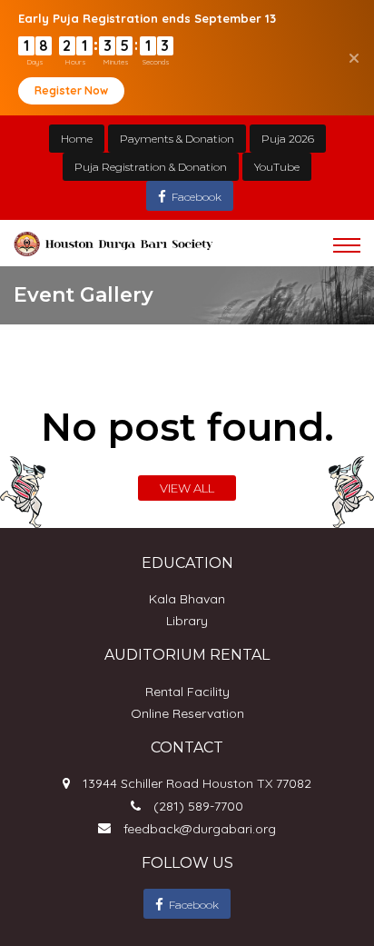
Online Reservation (187, 713)
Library (187, 620)
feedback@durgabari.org (199, 829)
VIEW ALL (187, 488)
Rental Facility (187, 691)
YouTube (277, 167)
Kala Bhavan (187, 599)
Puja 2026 (287, 138)
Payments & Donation (177, 138)
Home (77, 138)
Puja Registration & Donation (150, 167)
